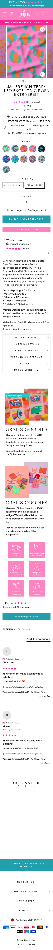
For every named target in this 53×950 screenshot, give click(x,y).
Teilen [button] (43, 692)
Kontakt (26, 363)
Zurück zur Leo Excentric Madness (29, 865)
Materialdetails (26, 344)
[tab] (38, 639)
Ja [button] (32, 692)
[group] (26, 603)
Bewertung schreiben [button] (26, 616)
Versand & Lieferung (26, 357)
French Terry (34, 185)
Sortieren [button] (8, 628)
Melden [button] (37, 692)
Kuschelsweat (13, 185)
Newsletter (26, 901)
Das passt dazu (26, 229)
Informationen (25, 891)
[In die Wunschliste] (42, 29)
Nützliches (25, 882)
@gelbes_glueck (22, 328)
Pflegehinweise (26, 338)
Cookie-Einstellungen (26, 940)
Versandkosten (34, 109)
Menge (26, 196)
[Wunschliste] (42, 13)
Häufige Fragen (26, 350)
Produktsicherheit (26, 370)
